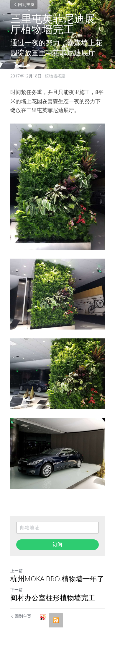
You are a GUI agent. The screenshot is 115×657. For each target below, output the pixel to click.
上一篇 (16, 570)
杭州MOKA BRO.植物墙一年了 (57, 578)
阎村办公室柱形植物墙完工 (52, 597)
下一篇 (16, 589)
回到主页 (26, 4)
